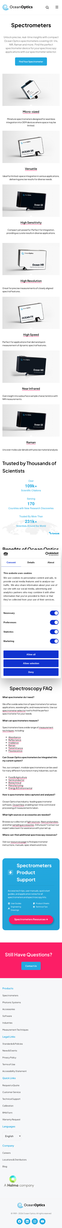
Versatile (31, 168)
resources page (18, 841)
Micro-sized (31, 111)
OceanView (18, 804)
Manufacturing (15, 785)
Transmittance (15, 748)
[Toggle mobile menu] (57, 7)
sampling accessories (23, 824)
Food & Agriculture (17, 777)
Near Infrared (31, 388)
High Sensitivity (31, 222)
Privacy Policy (9, 1057)
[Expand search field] (47, 7)
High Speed (31, 334)
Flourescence (15, 750)
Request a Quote (10, 1085)
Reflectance (14, 739)
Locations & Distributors (14, 1159)
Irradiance (13, 742)
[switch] (54, 622)
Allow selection (31, 663)
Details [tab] (31, 562)
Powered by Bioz (9, 541)
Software (7, 1016)
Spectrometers (10, 995)
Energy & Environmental (20, 788)
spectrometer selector (14, 710)
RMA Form (7, 1112)
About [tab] (51, 562)
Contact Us (31, 966)
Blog (4, 1166)
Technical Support (11, 1098)
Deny (31, 672)
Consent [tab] (11, 562)
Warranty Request (11, 1119)
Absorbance (14, 737)
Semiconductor (16, 780)
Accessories (8, 1009)
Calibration (7, 1105)
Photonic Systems (11, 1002)
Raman (31, 442)
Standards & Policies (12, 1043)
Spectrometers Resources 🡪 (31, 919)
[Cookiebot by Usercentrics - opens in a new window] (45, 554)
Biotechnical (14, 782)
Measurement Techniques (15, 1029)
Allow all (31, 654)
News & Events (9, 1050)
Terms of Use (8, 1064)
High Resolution (31, 281)
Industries (7, 1022)
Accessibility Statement (14, 1071)
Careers (6, 1152)
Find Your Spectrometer (31, 61)
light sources (33, 821)
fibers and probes (49, 821)
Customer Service (11, 1092)
